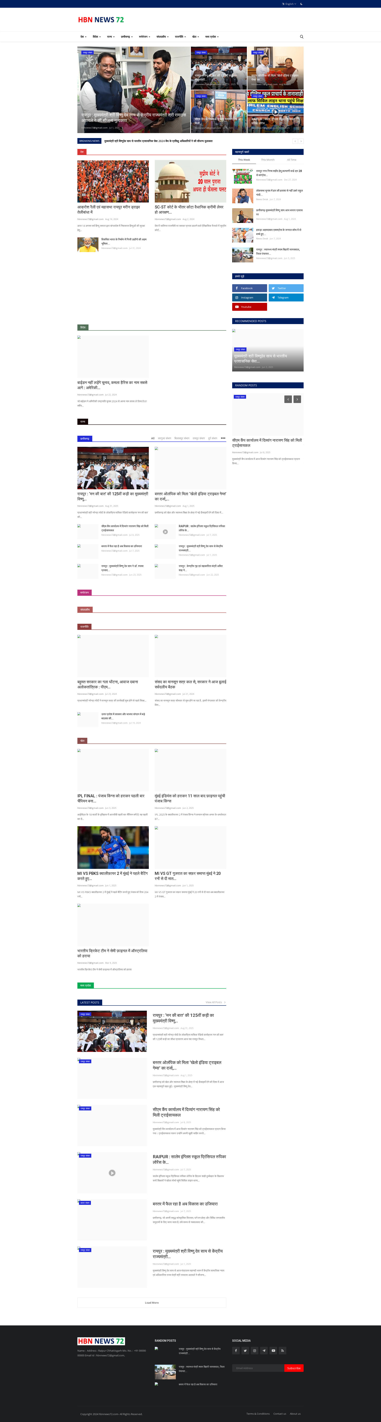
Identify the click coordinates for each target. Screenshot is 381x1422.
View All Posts (215, 1002)
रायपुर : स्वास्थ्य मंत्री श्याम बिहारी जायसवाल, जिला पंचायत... (278, 251)
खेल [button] (194, 36)
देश (82, 152)
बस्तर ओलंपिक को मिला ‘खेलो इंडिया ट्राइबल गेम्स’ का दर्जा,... (187, 1065)
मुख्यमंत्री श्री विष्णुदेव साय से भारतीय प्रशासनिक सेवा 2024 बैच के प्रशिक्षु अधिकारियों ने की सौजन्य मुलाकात (158, 141)
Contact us (279, 1413)
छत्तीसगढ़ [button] (126, 36)
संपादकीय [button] (162, 36)
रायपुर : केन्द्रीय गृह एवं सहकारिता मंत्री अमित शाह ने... (201, 568)
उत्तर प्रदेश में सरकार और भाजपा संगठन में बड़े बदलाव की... (123, 716)
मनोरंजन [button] (143, 36)
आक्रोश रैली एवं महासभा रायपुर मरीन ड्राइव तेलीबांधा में (108, 210)
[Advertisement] (151, 291)
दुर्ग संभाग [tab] (212, 438)
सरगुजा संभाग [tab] (164, 438)
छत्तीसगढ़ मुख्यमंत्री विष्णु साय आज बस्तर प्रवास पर (279, 212)
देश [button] (83, 36)
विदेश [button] (96, 36)
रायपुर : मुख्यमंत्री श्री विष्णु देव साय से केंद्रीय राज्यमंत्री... (201, 548)
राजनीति (84, 626)
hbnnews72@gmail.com (94, 127)
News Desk (262, 199)
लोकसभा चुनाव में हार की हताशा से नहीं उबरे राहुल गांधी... (279, 192)
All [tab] (153, 438)
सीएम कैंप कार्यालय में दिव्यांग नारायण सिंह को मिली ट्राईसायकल (124, 528)
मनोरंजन (84, 592)
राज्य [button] (110, 36)
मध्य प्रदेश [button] (211, 36)
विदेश (83, 327)
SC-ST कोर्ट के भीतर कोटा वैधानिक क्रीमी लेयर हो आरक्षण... (189, 210)
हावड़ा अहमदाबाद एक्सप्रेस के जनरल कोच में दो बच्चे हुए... (278, 232)
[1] (301, 4)
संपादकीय (85, 609)
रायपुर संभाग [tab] (199, 438)
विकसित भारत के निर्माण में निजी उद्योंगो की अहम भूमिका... (123, 241)
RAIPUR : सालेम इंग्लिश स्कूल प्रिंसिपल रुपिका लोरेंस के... (202, 528)
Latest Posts (89, 1002)
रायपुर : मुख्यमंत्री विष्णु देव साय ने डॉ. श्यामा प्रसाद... (122, 568)
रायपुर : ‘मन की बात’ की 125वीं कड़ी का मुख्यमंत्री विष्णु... (112, 496)
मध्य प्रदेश (85, 985)
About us (295, 1413)
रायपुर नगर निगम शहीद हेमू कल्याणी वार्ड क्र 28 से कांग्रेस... (279, 173)
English (289, 4)
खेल (82, 741)
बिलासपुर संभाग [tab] (181, 438)
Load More (152, 1302)
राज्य (82, 421)
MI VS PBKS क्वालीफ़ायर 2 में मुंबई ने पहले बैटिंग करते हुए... (112, 876)
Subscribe (294, 1368)
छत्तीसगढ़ (84, 438)
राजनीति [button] (179, 36)
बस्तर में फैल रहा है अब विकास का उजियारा (121, 546)
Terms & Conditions (258, 1413)
